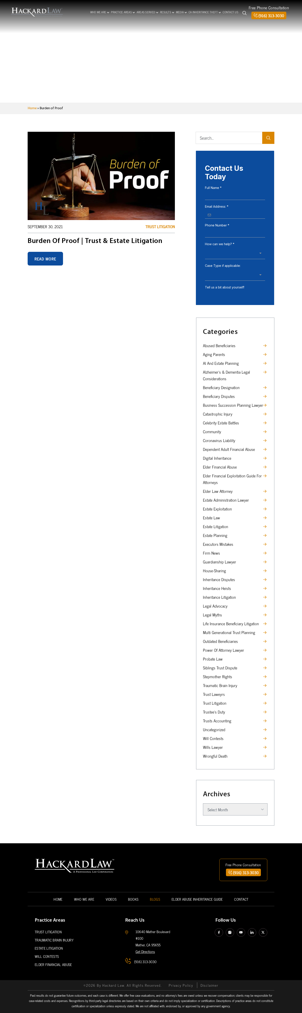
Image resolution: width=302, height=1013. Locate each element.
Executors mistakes (218, 544)
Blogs (155, 899)
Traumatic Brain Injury (220, 685)
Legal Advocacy (215, 606)
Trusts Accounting (217, 720)
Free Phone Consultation (269, 7)
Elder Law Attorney (218, 491)
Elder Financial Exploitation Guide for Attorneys (232, 479)
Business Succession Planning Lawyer (233, 405)
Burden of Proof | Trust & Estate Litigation (95, 241)
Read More (45, 258)
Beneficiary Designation (221, 387)
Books (133, 899)
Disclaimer (209, 985)
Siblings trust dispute (220, 667)
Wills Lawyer (213, 747)
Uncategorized (214, 729)
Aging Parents (214, 354)
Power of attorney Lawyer (223, 650)
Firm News (211, 553)
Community (212, 431)
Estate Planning (215, 535)
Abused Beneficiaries (219, 345)
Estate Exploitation (217, 508)
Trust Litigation (160, 226)
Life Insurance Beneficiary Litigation (231, 623)
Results (165, 12)
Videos (111, 899)
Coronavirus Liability (219, 440)
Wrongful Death (215, 756)
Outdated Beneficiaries (220, 641)
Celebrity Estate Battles (221, 422)
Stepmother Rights (217, 676)
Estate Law (211, 517)
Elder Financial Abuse (220, 466)
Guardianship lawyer (219, 561)
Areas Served (146, 12)
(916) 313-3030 (271, 15)
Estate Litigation (215, 526)
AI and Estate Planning (221, 363)
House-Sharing (214, 570)
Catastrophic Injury (217, 413)
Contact (241, 899)
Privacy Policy (181, 985)
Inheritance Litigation (219, 597)
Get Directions (145, 951)
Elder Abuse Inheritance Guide (197, 899)
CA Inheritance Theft (203, 12)
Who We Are (98, 12)
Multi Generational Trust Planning (229, 632)
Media (180, 12)
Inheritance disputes (219, 579)
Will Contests (213, 738)
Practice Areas (121, 12)
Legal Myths (212, 614)
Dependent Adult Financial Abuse (229, 449)
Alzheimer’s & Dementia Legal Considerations (226, 375)
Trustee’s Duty (214, 711)
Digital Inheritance (217, 458)
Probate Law (213, 658)
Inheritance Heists (217, 588)
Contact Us (230, 12)
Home (32, 108)
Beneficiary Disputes (219, 396)
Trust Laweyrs (214, 694)
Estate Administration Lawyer (226, 500)
